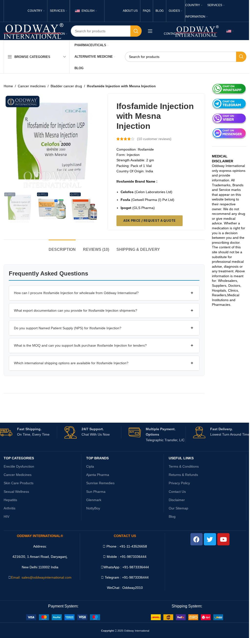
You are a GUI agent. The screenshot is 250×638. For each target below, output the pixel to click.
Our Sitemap (178, 508)
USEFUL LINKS (181, 458)
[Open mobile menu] (150, 31)
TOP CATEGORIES (19, 458)
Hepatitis (10, 500)
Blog (172, 516)
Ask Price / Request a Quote (149, 221)
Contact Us (177, 492)
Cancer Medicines (17, 475)
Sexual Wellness (16, 492)
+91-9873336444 (135, 567)
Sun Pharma (95, 492)
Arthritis (9, 508)
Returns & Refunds (183, 475)
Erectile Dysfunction (19, 466)
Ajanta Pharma (97, 475)
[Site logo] (33, 31)
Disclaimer (177, 500)
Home (8, 86)
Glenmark (93, 500)
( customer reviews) (154, 139)
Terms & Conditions (184, 466)
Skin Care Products (18, 483)
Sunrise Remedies (100, 483)
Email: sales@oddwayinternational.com (41, 577)
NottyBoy (93, 508)
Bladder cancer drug (66, 86)
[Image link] (63, 617)
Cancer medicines (32, 86)
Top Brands (97, 458)
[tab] (62, 247)
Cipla (90, 466)
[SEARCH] (136, 31)
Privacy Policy (179, 483)
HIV (6, 516)
